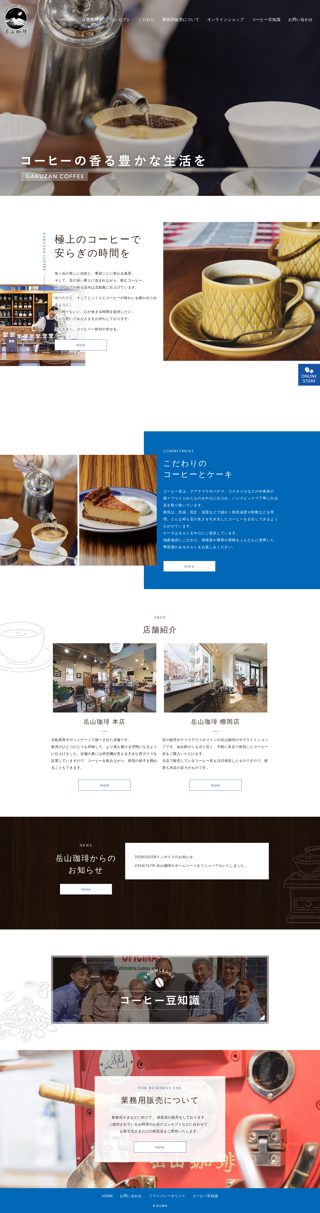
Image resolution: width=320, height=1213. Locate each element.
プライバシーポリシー (167, 1196)
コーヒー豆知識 (266, 19)
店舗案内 (90, 19)
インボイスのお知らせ (175, 857)
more (80, 345)
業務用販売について (180, 19)
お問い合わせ (300, 19)
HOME (68, 19)
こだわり (146, 19)
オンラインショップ (225, 19)
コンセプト (120, 19)
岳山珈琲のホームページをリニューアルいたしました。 (202, 865)
